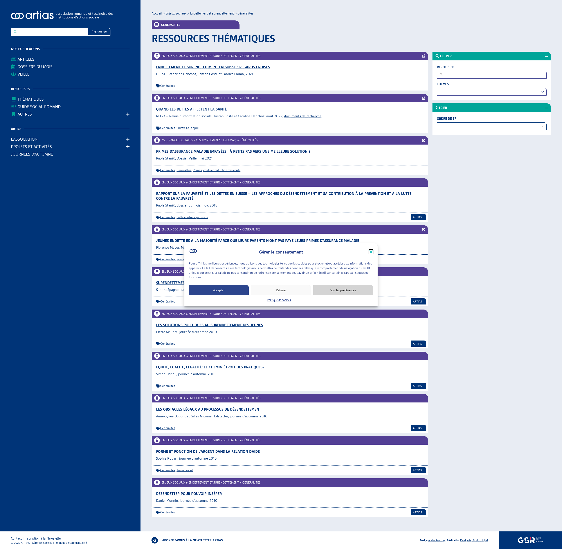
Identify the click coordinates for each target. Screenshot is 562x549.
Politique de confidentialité (70, 542)
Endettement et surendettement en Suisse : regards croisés (213, 67)
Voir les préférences (343, 290)
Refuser (281, 290)
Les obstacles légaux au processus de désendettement (208, 409)
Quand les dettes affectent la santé (191, 109)
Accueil (157, 13)
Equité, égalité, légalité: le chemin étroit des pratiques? (210, 367)
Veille (23, 74)
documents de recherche (302, 116)
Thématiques (31, 99)
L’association (24, 139)
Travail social (185, 470)
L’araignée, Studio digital (474, 540)
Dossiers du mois (35, 66)
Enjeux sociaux (176, 13)
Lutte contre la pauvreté (192, 217)
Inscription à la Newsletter (43, 538)
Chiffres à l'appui (187, 128)
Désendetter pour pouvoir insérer (189, 493)
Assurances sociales (177, 140)
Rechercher (99, 32)
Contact (16, 538)
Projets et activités (31, 146)
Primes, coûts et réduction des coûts (216, 170)
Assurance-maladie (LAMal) (216, 140)
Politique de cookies (279, 300)
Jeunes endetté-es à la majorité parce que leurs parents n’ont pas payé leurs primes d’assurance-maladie (257, 240)
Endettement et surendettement (212, 13)
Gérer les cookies (42, 542)
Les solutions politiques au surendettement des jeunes (209, 325)
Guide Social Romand (39, 106)
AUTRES (25, 114)
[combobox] (489, 91)
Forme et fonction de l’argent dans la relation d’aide (208, 451)
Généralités (251, 56)
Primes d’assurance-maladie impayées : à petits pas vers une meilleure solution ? (233, 151)
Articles (26, 59)
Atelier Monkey (436, 540)
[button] (371, 252)
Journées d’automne (32, 154)
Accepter (219, 290)
